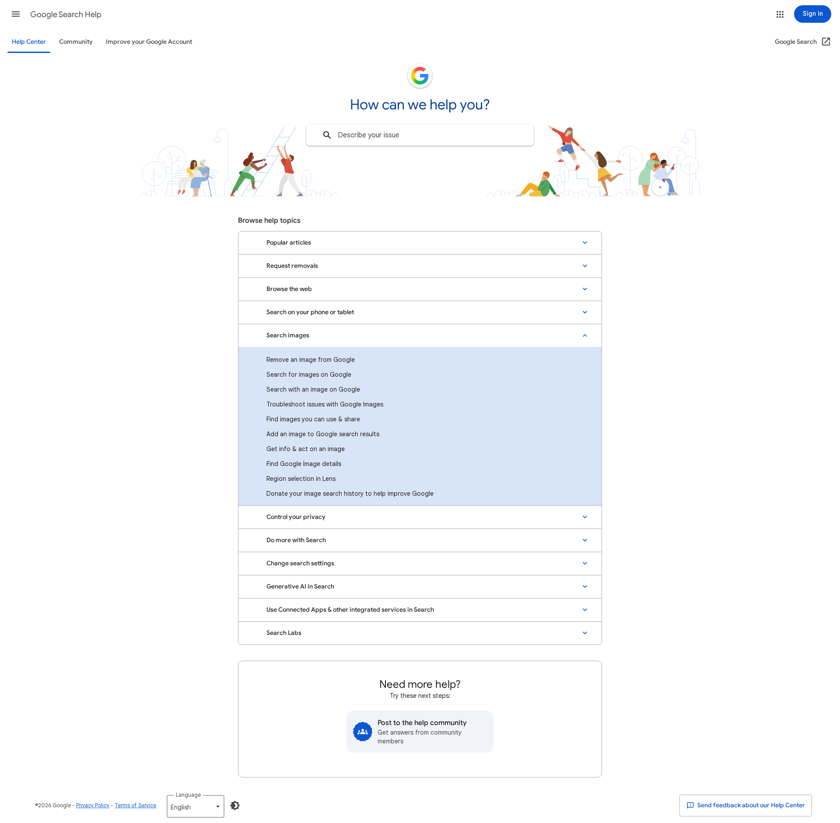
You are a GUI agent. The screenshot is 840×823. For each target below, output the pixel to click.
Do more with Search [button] (296, 540)
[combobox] (420, 135)
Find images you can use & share (313, 419)
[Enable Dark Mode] (234, 805)
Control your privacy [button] (296, 517)
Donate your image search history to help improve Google (350, 493)
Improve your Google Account (149, 42)
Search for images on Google (308, 374)
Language (188, 794)
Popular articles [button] (288, 242)
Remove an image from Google (310, 360)
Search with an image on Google (313, 389)
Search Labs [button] (283, 633)
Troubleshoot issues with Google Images (324, 404)
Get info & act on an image (305, 449)
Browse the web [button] (289, 289)
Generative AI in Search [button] (300, 586)
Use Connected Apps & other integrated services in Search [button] (350, 609)
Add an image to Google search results (322, 434)
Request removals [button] (292, 266)
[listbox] (195, 806)
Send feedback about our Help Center (750, 805)
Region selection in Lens (301, 479)
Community (76, 42)
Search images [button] (287, 335)
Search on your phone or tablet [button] (310, 312)
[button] (15, 14)
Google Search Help (66, 14)
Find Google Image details (303, 464)
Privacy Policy (92, 805)
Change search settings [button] (300, 563)
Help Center (29, 42)
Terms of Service (135, 805)
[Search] (327, 135)
